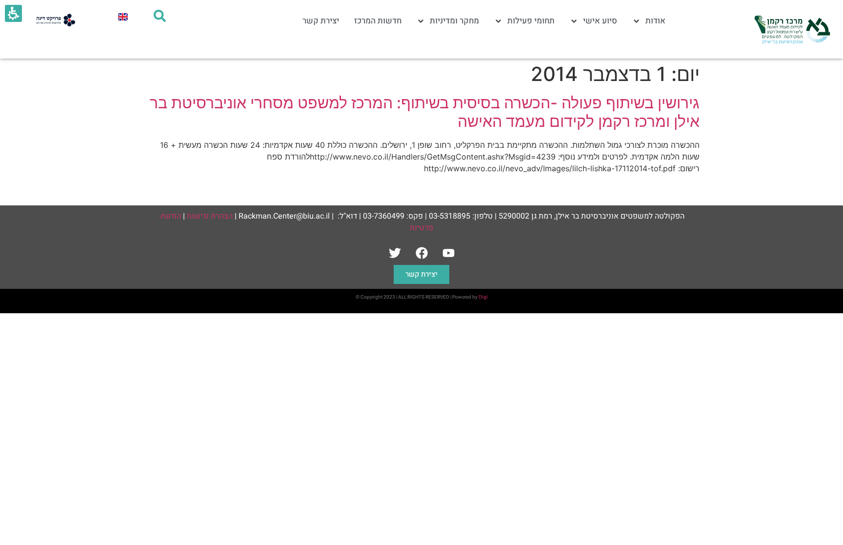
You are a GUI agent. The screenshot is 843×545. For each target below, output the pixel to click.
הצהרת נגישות (210, 216)
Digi (483, 297)
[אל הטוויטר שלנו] (394, 253)
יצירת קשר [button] (421, 274)
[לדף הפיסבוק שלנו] (421, 253)
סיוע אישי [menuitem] (600, 21)
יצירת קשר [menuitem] (320, 21)
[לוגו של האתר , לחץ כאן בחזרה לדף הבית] (791, 29)
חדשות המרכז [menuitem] (377, 21)
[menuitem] (123, 16)
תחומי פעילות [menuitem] (531, 21)
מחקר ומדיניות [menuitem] (454, 21)
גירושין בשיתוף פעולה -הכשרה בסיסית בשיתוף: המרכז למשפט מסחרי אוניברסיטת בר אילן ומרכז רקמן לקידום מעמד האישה (425, 112)
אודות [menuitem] (655, 21)
